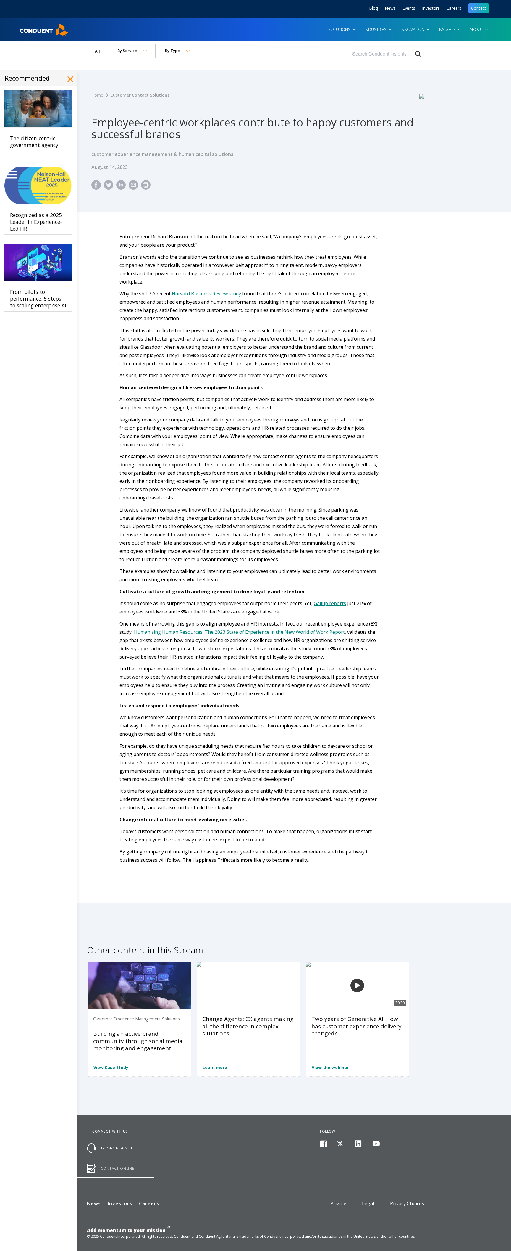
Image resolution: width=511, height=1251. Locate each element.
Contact (478, 8)
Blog (373, 8)
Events (408, 8)
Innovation (413, 29)
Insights (447, 29)
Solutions (340, 29)
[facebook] (323, 1144)
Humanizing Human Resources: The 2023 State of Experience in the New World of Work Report (239, 632)
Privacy (338, 1203)
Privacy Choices (407, 1203)
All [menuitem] (97, 51)
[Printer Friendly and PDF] (146, 187)
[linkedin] (358, 1144)
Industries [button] (376, 29)
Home (27, 28)
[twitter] (340, 1144)
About (477, 29)
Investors (431, 8)
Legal (368, 1203)
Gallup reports (330, 603)
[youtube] (376, 1144)
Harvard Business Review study (206, 293)
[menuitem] (96, 187)
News (390, 8)
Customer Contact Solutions (139, 95)
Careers (454, 8)
